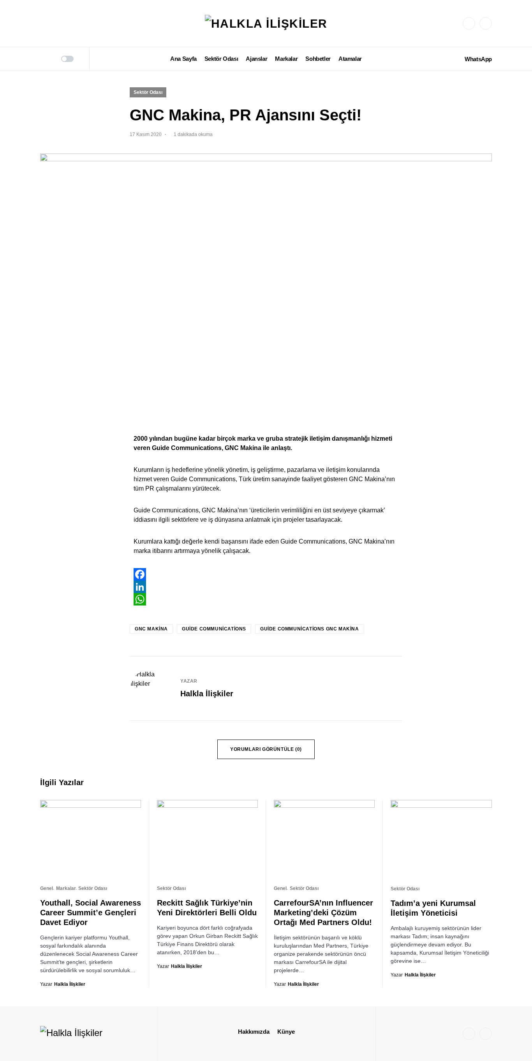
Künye (286, 1031)
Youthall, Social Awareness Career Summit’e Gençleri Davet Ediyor (90, 913)
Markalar (66, 888)
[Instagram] (469, 23)
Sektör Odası (148, 92)
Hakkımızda (254, 1031)
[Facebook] (266, 574)
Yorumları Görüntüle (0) (266, 749)
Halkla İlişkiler (206, 693)
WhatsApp (478, 59)
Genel (46, 888)
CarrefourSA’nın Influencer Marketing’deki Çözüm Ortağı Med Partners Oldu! (323, 913)
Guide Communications (214, 629)
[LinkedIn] (485, 23)
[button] (43, 58)
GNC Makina (151, 629)
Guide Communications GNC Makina (309, 629)
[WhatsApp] (266, 599)
